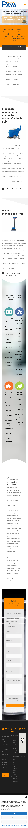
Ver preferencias (14, 821)
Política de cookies (6, 825)
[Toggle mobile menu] (25, 4)
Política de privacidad (15, 825)
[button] (26, 797)
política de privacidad (12, 700)
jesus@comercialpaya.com (15, 756)
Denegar (14, 817)
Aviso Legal (23, 825)
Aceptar (14, 813)
